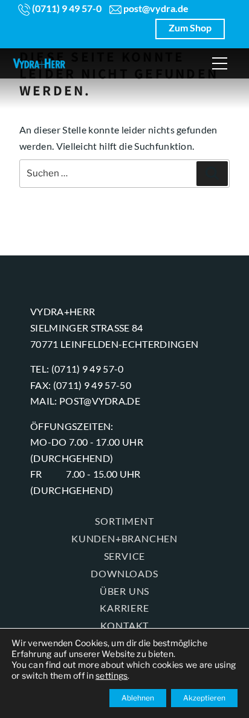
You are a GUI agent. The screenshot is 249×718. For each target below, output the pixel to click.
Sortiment (124, 521)
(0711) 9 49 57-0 (66, 8)
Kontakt (124, 625)
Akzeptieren (204, 697)
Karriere (124, 608)
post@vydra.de (155, 8)
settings (111, 675)
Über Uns (124, 591)
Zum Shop (190, 27)
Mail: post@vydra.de (85, 400)
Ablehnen (137, 697)
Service (125, 556)
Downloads (124, 573)
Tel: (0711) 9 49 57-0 (77, 368)
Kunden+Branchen (124, 538)
